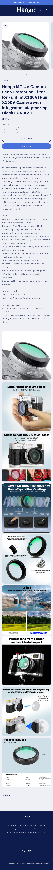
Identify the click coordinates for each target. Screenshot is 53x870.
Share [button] (7, 795)
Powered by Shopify (41, 863)
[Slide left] (21, 74)
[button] (5, 10)
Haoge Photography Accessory (22, 863)
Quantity (5, 124)
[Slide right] (32, 74)
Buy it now (26, 146)
